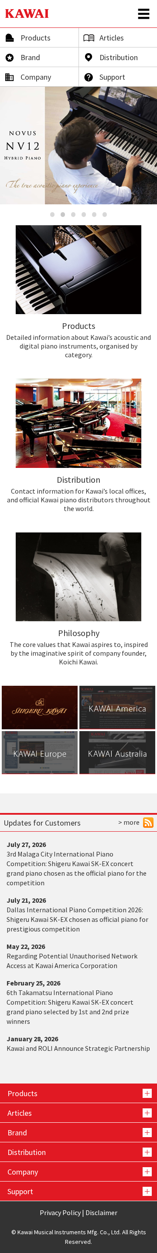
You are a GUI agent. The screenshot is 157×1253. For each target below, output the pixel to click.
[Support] (78, 1191)
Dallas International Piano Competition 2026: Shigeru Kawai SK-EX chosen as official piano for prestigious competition (77, 919)
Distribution (118, 57)
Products (35, 38)
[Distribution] (78, 1152)
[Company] (78, 1171)
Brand (30, 57)
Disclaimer (101, 1212)
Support (112, 77)
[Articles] (78, 1112)
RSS (148, 822)
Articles (111, 38)
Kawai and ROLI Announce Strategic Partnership (78, 1048)
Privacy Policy (60, 1212)
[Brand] (78, 1132)
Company (35, 77)
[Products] (78, 1093)
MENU (144, 13)
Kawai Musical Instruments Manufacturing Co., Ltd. (27, 13)
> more (129, 822)
